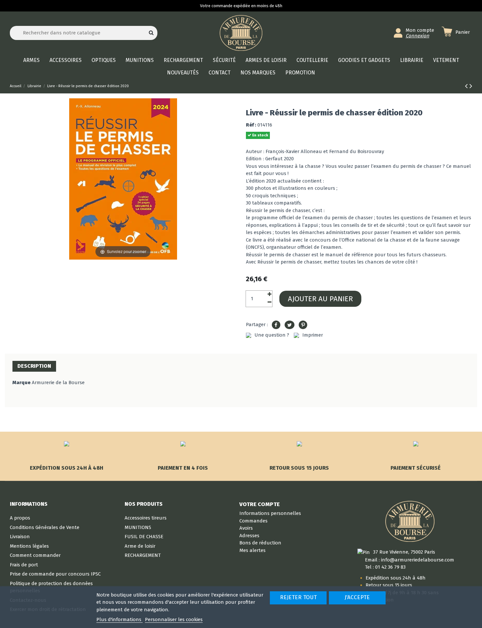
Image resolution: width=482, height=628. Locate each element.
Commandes (253, 521)
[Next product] (471, 86)
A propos (20, 518)
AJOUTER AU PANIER (320, 298)
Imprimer (312, 335)
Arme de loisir (140, 546)
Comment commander (35, 555)
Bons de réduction (260, 543)
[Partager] (276, 325)
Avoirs (246, 528)
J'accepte (357, 597)
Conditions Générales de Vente (44, 527)
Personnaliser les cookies (174, 619)
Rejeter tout (298, 597)
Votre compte (259, 504)
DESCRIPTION (34, 366)
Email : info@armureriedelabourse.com (409, 560)
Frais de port (24, 565)
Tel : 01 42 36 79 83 (385, 567)
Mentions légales (29, 546)
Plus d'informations (119, 619)
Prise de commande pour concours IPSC (55, 574)
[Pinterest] (303, 325)
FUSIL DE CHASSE (144, 537)
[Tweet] (289, 325)
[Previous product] (467, 86)
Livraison (20, 537)
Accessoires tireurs (146, 518)
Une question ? (271, 335)
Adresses (249, 536)
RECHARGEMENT (143, 555)
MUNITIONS (138, 527)
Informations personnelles (270, 513)
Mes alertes (252, 550)
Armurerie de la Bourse (58, 382)
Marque (21, 382)
